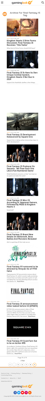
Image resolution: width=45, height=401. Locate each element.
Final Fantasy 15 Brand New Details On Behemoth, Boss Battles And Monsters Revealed (22, 236)
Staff (19, 378)
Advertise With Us (6, 381)
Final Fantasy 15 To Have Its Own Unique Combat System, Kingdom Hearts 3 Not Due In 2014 (22, 75)
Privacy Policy (15, 373)
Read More (20, 281)
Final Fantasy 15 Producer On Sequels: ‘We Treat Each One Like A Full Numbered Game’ (21, 168)
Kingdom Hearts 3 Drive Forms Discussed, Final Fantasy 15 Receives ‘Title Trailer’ (21, 42)
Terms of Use (5, 373)
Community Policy (6, 375)
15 (18, 364)
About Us (12, 378)
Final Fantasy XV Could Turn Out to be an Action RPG (22, 342)
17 (26, 364)
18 (30, 364)
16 (22, 364)
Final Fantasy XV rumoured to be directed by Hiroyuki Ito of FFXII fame (22, 268)
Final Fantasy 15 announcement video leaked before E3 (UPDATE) (22, 305)
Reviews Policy (26, 373)
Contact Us (4, 378)
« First (23, 361)
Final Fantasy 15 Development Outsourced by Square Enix (21, 135)
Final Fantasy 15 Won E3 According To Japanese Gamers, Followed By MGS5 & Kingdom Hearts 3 (22, 203)
